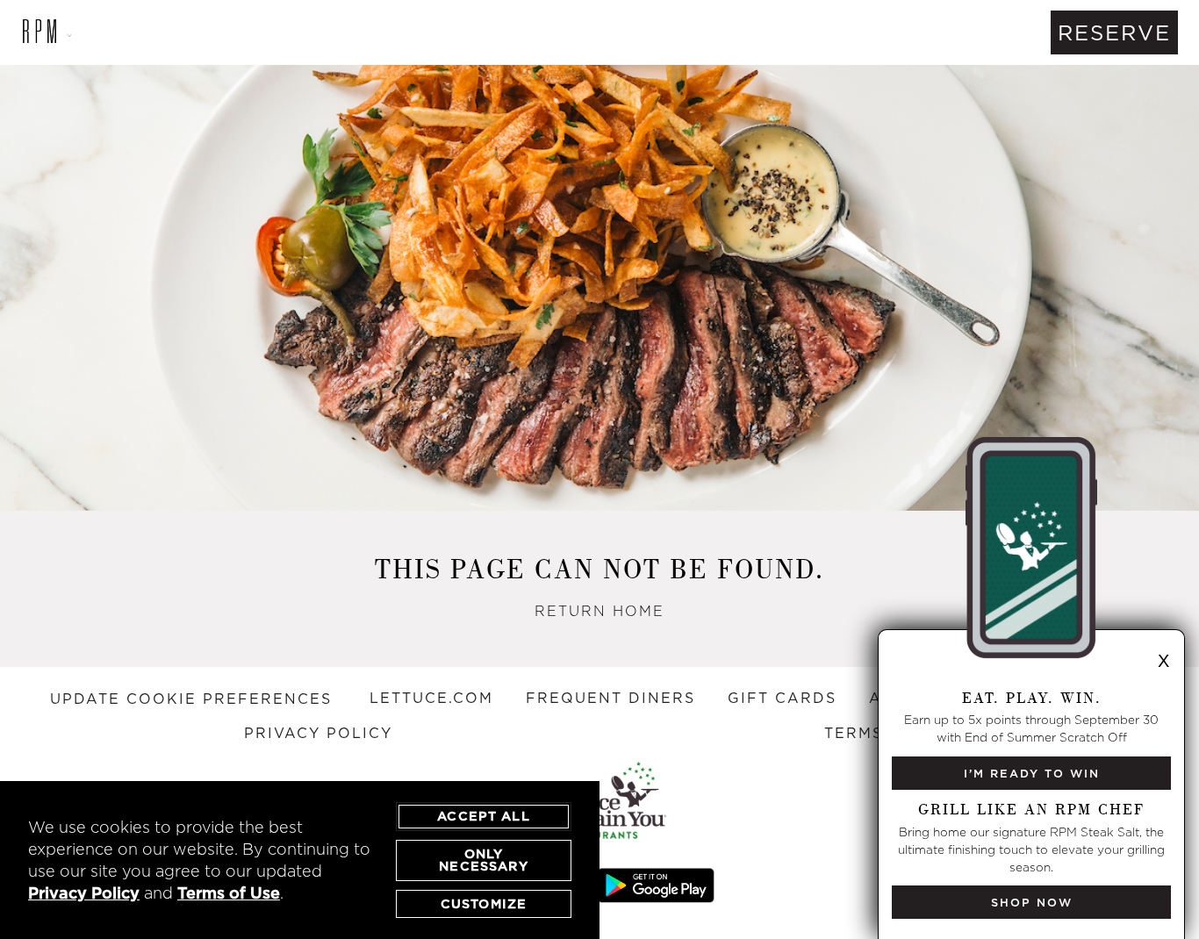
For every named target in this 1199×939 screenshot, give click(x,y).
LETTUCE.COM (431, 697)
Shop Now (1032, 902)
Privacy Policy (84, 893)
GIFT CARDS (782, 697)
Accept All (483, 816)
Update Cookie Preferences (191, 698)
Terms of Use (228, 893)
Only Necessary (483, 860)
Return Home (599, 610)
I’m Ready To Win (1032, 773)
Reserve (1114, 32)
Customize (484, 904)
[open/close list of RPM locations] (39, 33)
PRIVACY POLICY (318, 732)
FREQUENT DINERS (610, 697)
